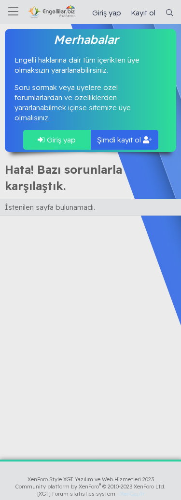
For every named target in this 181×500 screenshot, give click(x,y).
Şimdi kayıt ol (120, 139)
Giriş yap (60, 139)
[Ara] (169, 13)
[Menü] (13, 12)
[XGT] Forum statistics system (90, 493)
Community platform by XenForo (90, 486)
